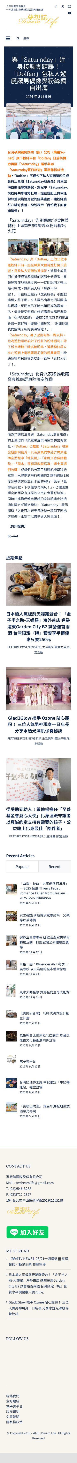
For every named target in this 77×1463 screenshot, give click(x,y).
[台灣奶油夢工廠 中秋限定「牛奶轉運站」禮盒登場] (11, 1080)
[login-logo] (38, 16)
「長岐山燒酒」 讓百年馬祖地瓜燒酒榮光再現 (45, 1108)
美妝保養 (60, 738)
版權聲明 (12, 1411)
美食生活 (60, 647)
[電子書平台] (11, 1057)
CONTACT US (18, 1166)
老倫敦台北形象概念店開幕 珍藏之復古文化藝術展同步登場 (45, 1038)
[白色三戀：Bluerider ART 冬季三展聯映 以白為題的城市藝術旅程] (11, 962)
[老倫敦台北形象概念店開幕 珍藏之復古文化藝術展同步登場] (11, 1033)
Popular (22, 866)
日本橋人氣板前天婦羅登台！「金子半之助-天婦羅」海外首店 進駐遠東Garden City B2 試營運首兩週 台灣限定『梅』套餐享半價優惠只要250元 (38, 626)
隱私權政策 (14, 1421)
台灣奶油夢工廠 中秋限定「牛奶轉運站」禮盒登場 (45, 1084)
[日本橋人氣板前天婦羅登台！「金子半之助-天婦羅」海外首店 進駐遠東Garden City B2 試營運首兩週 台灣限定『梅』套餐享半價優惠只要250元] (38, 565)
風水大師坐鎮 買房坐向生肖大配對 (45, 992)
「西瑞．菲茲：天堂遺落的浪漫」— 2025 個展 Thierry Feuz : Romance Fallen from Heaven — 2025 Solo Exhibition (44, 890)
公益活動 (49, 836)
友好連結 (12, 1400)
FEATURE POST (17, 647)
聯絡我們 (12, 1395)
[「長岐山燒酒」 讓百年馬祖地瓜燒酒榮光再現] (11, 1104)
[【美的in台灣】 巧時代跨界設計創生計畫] (11, 1013)
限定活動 (62, 836)
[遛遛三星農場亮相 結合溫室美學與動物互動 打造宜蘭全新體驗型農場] (11, 938)
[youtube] (69, 13)
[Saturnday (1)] (38, 104)
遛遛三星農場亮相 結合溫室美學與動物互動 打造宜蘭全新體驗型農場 (45, 942)
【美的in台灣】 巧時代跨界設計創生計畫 (44, 1015)
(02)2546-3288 (20, 1188)
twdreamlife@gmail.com (35, 1182)
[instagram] (69, 6)
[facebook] (56, 6)
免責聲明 (12, 1416)
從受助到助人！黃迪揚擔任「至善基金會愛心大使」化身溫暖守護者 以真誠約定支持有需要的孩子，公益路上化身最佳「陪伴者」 (38, 818)
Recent (55, 866)
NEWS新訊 (34, 647)
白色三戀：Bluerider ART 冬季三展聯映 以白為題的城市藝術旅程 (44, 966)
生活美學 (48, 647)
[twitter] (62, 6)
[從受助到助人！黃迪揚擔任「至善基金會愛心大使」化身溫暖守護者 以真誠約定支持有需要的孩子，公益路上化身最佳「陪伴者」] (38, 761)
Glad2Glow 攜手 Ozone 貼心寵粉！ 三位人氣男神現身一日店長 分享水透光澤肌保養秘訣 (38, 724)
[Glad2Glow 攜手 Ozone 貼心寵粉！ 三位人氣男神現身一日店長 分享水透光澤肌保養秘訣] (38, 669)
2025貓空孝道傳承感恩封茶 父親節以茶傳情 (45, 917)
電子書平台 (28, 1061)
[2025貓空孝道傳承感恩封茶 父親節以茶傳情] (11, 913)
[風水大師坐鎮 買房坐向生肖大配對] (11, 986)
